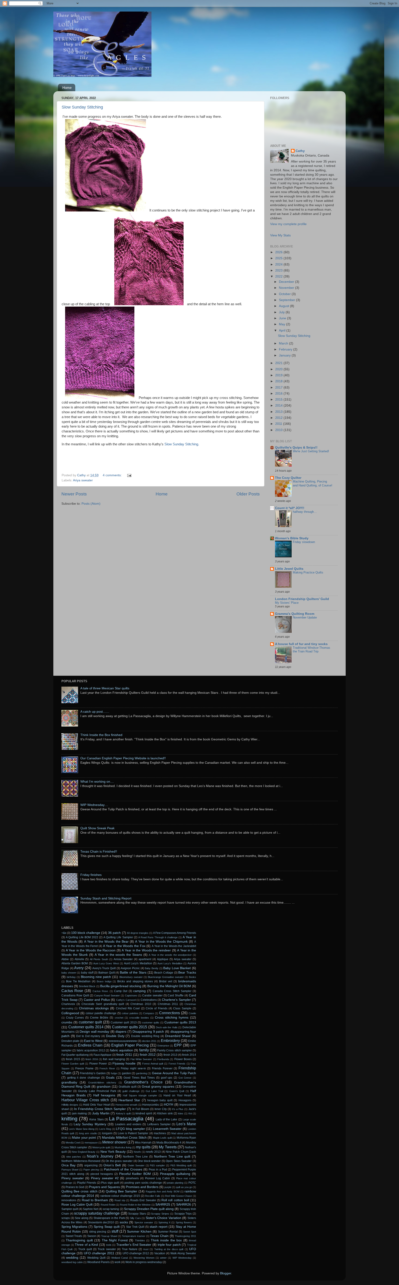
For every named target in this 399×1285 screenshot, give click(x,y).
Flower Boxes (183, 1059)
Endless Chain (90, 1045)
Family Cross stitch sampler (174, 1050)
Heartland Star (129, 1100)
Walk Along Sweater (183, 1253)
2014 (279, 405)
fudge (114, 1073)
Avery (79, 968)
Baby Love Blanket (177, 968)
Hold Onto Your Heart (96, 1104)
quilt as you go (184, 1187)
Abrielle (79, 959)
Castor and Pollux (97, 999)
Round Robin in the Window (135, 1204)
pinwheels (132, 1178)
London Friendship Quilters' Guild (302, 599)
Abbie (65, 959)
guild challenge (130, 1091)
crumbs (66, 1022)
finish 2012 (148, 1054)
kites (180, 1113)
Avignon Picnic (130, 968)
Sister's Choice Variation (163, 1218)
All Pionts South (99, 959)
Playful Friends (86, 1182)
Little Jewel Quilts (289, 568)
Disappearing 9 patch (148, 1031)
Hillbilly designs (69, 1104)
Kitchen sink (165, 1113)
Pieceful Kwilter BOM (135, 1174)
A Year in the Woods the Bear (106, 941)
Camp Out (120, 991)
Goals (110, 1077)
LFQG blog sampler (130, 1129)
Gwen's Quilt (176, 1091)
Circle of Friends (156, 1008)
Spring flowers (184, 1222)
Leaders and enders (128, 1124)
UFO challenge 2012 (136, 1253)
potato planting (175, 1182)
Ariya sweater (83, 480)
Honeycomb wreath (126, 1104)
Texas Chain (159, 1236)
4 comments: (113, 475)
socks (124, 1222)
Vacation (159, 1253)
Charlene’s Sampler (176, 999)
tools (109, 1244)
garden (126, 1073)
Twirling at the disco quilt (169, 1249)
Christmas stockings (94, 1008)
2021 (279, 363)
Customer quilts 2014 (85, 1027)
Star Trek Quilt (135, 1226)
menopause (91, 1142)
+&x (63, 933)
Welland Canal (119, 1257)
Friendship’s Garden (93, 1073)
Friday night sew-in (133, 1068)
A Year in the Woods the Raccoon (91, 950)
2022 (279, 276)
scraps (65, 1218)
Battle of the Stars (133, 972)
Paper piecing (91, 1169)
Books (192, 977)
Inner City (160, 1109)
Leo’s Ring (105, 1129)
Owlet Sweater (136, 1165)
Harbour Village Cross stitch (85, 1100)
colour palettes (130, 1013)
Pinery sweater (72, 1178)
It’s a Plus (177, 1109)
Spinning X (164, 1222)
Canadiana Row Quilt (75, 995)
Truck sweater (107, 1249)
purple (167, 1187)
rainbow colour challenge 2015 (120, 1196)
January (285, 355)
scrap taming (111, 1209)
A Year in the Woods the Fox (124, 946)
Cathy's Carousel (126, 999)
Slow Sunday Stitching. (181, 444)
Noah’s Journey (100, 1156)
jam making (79, 1113)
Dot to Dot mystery (88, 1036)
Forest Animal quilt (152, 1063)
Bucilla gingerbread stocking (120, 986)
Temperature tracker (133, 1236)
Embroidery (170, 1040)
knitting (69, 1119)
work (118, 1262)
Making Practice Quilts (308, 572)
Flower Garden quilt (72, 1063)
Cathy (300, 151)
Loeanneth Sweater (167, 1129)
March (284, 343)
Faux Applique (103, 1054)
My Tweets (167, 1147)
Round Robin (108, 1204)
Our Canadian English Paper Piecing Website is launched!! (123, 758)
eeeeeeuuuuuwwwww (123, 1041)
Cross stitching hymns (171, 1017)
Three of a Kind (86, 1244)
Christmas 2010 (140, 1004)
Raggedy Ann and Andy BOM (162, 1191)
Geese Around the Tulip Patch (174, 1073)
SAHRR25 (162, 1204)
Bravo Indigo (104, 981)
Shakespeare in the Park (109, 1218)
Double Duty (115, 1036)
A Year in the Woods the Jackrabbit (174, 946)
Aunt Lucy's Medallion (138, 963)
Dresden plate (70, 1041)
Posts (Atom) (91, 503)
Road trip (120, 1200)
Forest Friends (177, 1063)
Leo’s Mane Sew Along (81, 1129)
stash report (158, 1226)
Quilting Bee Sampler (121, 1191)
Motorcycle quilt (101, 1147)
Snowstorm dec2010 (101, 1222)
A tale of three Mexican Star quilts (104, 688)
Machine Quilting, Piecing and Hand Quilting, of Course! (312, 483)
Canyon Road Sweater (107, 995)
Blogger (225, 1273)
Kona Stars (96, 1119)
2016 (279, 393)
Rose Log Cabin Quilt (77, 1204)
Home (67, 88)
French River (107, 1068)
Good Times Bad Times (139, 1077)
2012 (279, 417)
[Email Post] (129, 475)
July (282, 312)
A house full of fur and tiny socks (301, 644)
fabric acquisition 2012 (91, 1050)
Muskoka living (123, 1147)
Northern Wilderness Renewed (80, 1161)
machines (160, 1133)
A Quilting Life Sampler (118, 937)
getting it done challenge (83, 1077)
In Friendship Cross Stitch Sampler (100, 1109)
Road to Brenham (95, 1200)
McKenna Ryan (186, 1137)
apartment (145, 959)
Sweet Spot (189, 1231)
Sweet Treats (74, 1236)
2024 (279, 264)
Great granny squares (158, 1086)
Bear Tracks (187, 972)
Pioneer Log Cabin (157, 1178)
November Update (305, 617)
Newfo (137, 1151)
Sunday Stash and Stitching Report (105, 898)
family (144, 1050)
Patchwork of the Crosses (123, 1169)
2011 (279, 423)
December (287, 282)
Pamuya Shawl (69, 1169)
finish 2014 (189, 1054)
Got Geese (185, 1077)
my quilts (143, 1147)
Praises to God (75, 1187)
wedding (72, 1257)
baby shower (68, 972)
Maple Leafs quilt (162, 1137)
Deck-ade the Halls (167, 1027)
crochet (119, 1017)
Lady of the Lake (166, 1119)
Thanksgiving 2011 (185, 1236)
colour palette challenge (101, 1013)
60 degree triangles (137, 933)
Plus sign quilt (110, 1182)
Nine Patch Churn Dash (181, 1151)
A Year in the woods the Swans (118, 954)
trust (145, 1249)
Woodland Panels (98, 1262)
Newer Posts (74, 494)
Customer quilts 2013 (180, 1022)
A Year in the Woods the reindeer (146, 950)
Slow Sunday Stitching (82, 107)
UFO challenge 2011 (99, 1253)
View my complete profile (288, 224)
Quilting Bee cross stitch (79, 1191)
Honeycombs (150, 1104)
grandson (104, 1086)
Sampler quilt (69, 1209)
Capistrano (131, 995)
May (282, 324)
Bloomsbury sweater (131, 977)
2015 (279, 399)
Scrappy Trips (183, 1213)
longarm (107, 1133)
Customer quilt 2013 (123, 1022)
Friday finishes (91, 875)
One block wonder (149, 1161)
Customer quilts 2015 (129, 1027)
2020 (279, 369)
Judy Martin (100, 1113)
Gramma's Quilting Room (294, 613)
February (286, 349)
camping (139, 991)
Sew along (81, 1218)
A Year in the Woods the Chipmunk (161, 941)
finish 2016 (91, 1059)
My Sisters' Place (287, 602)
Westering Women (143, 1257)
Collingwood (70, 1013)
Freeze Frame (84, 1068)
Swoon (91, 1236)
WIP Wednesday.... (94, 805)
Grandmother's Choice (143, 1082)
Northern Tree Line (135, 1156)
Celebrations (149, 999)
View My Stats (280, 235)
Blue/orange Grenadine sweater (166, 977)
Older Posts (248, 494)
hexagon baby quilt (159, 1100)
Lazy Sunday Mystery (90, 1124)
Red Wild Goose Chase (178, 1196)
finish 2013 (170, 1054)
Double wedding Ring (145, 1036)
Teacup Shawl (109, 1236)
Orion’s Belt (112, 1165)
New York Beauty (113, 1151)
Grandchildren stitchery (102, 1082)
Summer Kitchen (139, 1231)
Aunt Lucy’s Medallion (169, 963)
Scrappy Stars (137, 1213)
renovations (68, 1200)
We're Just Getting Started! (311, 451)
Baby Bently (151, 968)
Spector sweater (143, 1222)
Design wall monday (94, 1031)
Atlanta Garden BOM (74, 963)
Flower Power (98, 1063)
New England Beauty (83, 1151)
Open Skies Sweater (179, 1161)
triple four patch (169, 1244)
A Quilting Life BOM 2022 (82, 937)
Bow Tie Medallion (78, 981)
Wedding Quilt (96, 1257)
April (282, 330)
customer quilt (90, 1022)
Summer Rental (168, 1231)
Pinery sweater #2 (104, 1178)
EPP (178, 1045)
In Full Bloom (140, 1109)
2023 (279, 270)
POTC (192, 1182)
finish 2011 (124, 1054)
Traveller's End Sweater (133, 1244)
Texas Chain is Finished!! (98, 851)
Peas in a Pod (158, 1169)
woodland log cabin (72, 1262)
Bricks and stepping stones (135, 981)
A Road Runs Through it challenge (158, 937)
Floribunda (163, 1059)
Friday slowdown (304, 542)
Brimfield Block (87, 986)
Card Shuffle (176, 995)
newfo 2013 (153, 1151)
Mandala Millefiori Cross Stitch (124, 1137)
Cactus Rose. (101, 991)
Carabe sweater (152, 995)
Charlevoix (68, 1004)
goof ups (166, 1077)
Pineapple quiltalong (175, 1174)
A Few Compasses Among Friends (174, 933)
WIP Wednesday (182, 1257)
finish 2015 (73, 1059)
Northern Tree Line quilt (172, 1156)
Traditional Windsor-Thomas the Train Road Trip (311, 649)
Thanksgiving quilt (79, 1240)
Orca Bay (68, 1165)
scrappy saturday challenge (96, 1213)
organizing (91, 1165)
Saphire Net (90, 1209)
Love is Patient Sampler (133, 1133)
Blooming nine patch (96, 977)
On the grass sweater (119, 1161)
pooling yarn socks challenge (143, 1182)
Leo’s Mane (186, 1124)
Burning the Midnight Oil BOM (169, 986)
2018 (279, 381)
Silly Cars (135, 1218)
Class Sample (182, 1008)
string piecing (97, 1231)
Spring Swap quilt (107, 1226)
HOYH (168, 1104)
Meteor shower (114, 1142)
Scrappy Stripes (160, 1213)
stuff (115, 1231)
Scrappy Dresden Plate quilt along (149, 1209)
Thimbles (140, 1240)
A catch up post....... (94, 711)
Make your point (84, 1137)
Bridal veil (165, 981)
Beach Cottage (163, 972)
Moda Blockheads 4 (168, 1142)
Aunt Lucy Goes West (106, 963)
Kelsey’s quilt (123, 1113)
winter (163, 1257)
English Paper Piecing (129, 1045)
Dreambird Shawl (178, 1036)
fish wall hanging (114, 1059)
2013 (279, 411)
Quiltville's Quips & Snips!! (296, 447)
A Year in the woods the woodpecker (170, 954)
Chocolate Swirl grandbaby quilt (103, 1004)
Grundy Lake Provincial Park (97, 1091)
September (287, 300)
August (284, 306)
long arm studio (88, 1133)
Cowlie (192, 1013)
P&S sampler (157, 1165)
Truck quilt (85, 1249)
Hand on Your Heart (177, 1095)
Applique (162, 959)
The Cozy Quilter (288, 478)
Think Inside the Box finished (101, 735)
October (285, 294)
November (287, 288)
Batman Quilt (106, 972)
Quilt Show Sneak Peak (97, 828)
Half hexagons (104, 1095)
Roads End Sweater (143, 1200)
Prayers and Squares (104, 1187)
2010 (279, 430)
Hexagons (184, 1100)
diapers (120, 1031)
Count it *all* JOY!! (289, 508)
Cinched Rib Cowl (128, 1008)
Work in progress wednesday (143, 1262)
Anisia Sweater (123, 959)
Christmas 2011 (168, 1004)
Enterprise (163, 1045)
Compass (148, 1013)
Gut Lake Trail (154, 1091)
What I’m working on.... (97, 781)
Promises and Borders (142, 1187)
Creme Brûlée (99, 1017)
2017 (279, 387)
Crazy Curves (75, 1017)
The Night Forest (115, 1240)
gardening (141, 1073)
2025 (279, 258)
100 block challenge (85, 933)
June (283, 318)
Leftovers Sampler (159, 1124)
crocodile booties (139, 1017)
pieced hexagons (102, 1174)
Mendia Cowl (73, 1142)
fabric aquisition (121, 1050)
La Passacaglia (126, 1119)
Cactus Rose (72, 991)
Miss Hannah (143, 1142)
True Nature (129, 1249)
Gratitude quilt (127, 1086)
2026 (279, 252)
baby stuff (87, 972)
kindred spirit (144, 1113)
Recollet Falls (152, 1196)
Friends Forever (162, 1068)
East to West (93, 1041)
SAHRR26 (183, 1204)
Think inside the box (166, 1240)
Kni (190, 1113)
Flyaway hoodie (124, 1063)
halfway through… (305, 511)
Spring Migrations (74, 1226)
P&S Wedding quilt (181, 1165)
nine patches (73, 1156)
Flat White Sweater (141, 1059)
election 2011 (149, 1041)
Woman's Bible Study (291, 538)
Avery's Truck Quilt (104, 968)
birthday (71, 977)
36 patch (114, 933)
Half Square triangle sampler (140, 1095)
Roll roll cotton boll (175, 1200)
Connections (169, 1013)
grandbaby (69, 1082)
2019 (279, 375)
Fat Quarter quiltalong (75, 1054)
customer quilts (150, 1022)
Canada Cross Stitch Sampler (172, 991)
